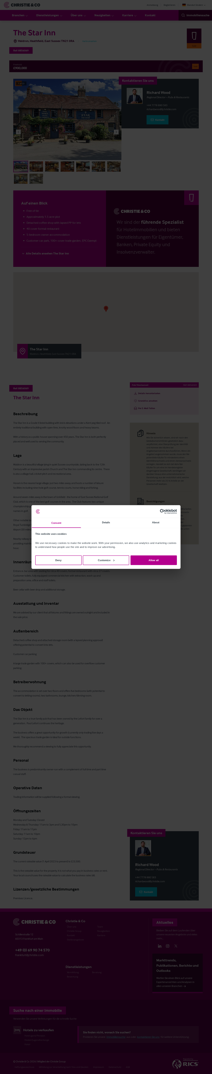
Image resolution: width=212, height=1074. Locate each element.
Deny (58, 560)
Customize (104, 560)
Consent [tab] (56, 522)
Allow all (154, 560)
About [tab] (155, 522)
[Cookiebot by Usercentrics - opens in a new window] (162, 511)
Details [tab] (106, 522)
